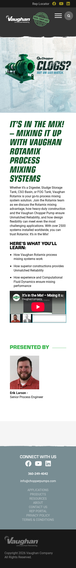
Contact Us (38, 507)
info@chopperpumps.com (38, 481)
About (38, 502)
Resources (38, 498)
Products (38, 494)
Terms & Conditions (38, 520)
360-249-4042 (38, 474)
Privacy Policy (38, 515)
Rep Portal (38, 511)
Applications (38, 490)
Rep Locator (40, 4)
